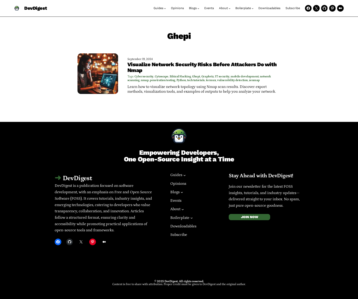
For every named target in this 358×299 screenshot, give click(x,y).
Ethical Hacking (180, 76)
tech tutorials (196, 80)
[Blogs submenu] (198, 8)
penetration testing (162, 80)
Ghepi (196, 76)
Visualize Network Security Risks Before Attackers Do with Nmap (202, 67)
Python (181, 80)
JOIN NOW (249, 217)
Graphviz (207, 76)
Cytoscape (161, 76)
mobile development (245, 76)
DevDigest (35, 8)
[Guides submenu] (165, 8)
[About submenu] (230, 8)
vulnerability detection (232, 80)
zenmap (254, 80)
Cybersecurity (144, 76)
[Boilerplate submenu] (253, 8)
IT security (222, 76)
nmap (145, 80)
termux (211, 80)
